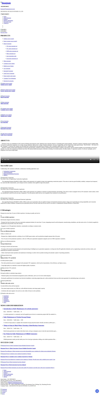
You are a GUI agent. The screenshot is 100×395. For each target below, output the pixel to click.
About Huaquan (7, 18)
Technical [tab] (6, 298)
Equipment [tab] (6, 299)
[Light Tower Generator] (6, 133)
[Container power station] (7, 108)
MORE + (6, 175)
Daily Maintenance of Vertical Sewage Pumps (17, 317)
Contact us (6, 23)
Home (5, 16)
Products (6, 19)
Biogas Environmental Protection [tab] (11, 173)
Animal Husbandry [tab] (8, 172)
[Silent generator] (5, 102)
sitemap (5, 376)
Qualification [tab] (7, 301)
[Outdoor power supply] (6, 83)
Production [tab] (6, 297)
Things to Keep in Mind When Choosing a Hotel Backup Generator (24, 325)
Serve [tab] (5, 302)
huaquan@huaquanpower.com (8, 9)
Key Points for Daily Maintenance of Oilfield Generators (20, 334)
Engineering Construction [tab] (9, 171)
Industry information (8, 20)
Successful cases (7, 21)
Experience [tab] (6, 295)
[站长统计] (34, 385)
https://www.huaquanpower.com (15, 383)
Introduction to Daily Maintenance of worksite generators (21, 309)
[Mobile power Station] (6, 114)
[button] (3, 32)
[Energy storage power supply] (8, 89)
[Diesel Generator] (5, 96)
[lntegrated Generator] (6, 127)
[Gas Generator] (4, 121)
